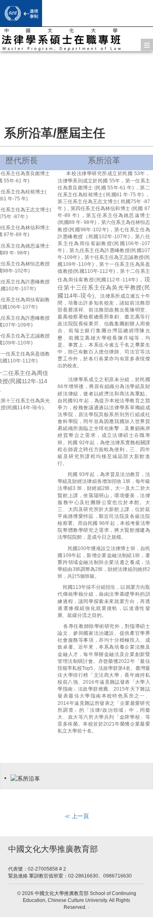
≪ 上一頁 (76, 816)
